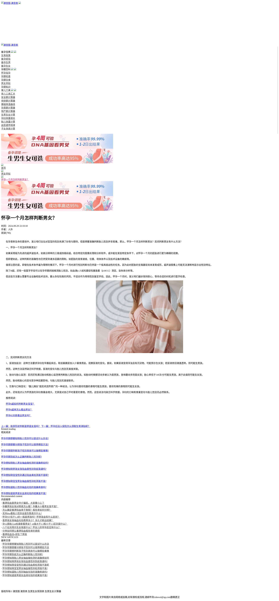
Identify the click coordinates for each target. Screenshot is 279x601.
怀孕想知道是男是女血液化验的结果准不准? (23, 493)
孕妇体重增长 (8, 118)
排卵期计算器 (8, 101)
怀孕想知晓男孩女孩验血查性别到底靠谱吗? (23, 469)
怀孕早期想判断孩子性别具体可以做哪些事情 (25, 551)
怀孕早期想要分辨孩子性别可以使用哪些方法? (25, 444)
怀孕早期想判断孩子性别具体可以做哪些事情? (25, 450)
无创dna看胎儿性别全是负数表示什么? (22, 513)
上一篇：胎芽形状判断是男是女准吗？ (21, 426)
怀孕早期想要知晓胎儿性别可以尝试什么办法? (25, 438)
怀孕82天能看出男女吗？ (18, 415)
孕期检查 (5, 24)
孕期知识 (5, 34)
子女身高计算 (8, 128)
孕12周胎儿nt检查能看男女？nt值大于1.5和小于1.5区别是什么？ (35, 524)
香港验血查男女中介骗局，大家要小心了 (23, 503)
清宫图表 (5, 41)
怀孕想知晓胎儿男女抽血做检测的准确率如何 (25, 558)
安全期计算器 (8, 97)
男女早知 (5, 31)
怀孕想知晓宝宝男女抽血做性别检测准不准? (23, 481)
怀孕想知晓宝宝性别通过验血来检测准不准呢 (25, 565)
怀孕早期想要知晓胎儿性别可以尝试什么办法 (25, 544)
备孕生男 (5, 13)
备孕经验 (5, 10)
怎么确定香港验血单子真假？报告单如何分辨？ (26, 510)
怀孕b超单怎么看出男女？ (19, 409)
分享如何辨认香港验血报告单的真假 (21, 531)
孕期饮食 (5, 27)
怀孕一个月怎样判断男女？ (15, 179)
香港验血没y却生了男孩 (14, 534)
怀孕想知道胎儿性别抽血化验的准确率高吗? (23, 487)
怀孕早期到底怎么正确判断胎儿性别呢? (21, 457)
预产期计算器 (8, 111)
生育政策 (5, 6)
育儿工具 (5, 38)
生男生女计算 (8, 115)
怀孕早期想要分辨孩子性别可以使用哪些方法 (25, 547)
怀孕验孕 (5, 20)
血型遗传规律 (8, 125)
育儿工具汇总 (8, 94)
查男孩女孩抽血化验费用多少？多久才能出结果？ (28, 520)
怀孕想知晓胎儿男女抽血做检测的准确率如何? (25, 463)
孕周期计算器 (8, 108)
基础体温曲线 (8, 104)
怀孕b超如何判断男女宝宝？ (20, 404)
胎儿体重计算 (8, 121)
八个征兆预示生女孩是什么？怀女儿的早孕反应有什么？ (31, 527)
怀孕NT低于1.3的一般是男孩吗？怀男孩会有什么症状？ (31, 517)
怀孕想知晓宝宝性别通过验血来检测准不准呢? (25, 475)
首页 (3, 48)
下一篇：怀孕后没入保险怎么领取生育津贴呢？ (65, 426)
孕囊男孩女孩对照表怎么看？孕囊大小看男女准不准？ (30, 506)
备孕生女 (5, 17)
